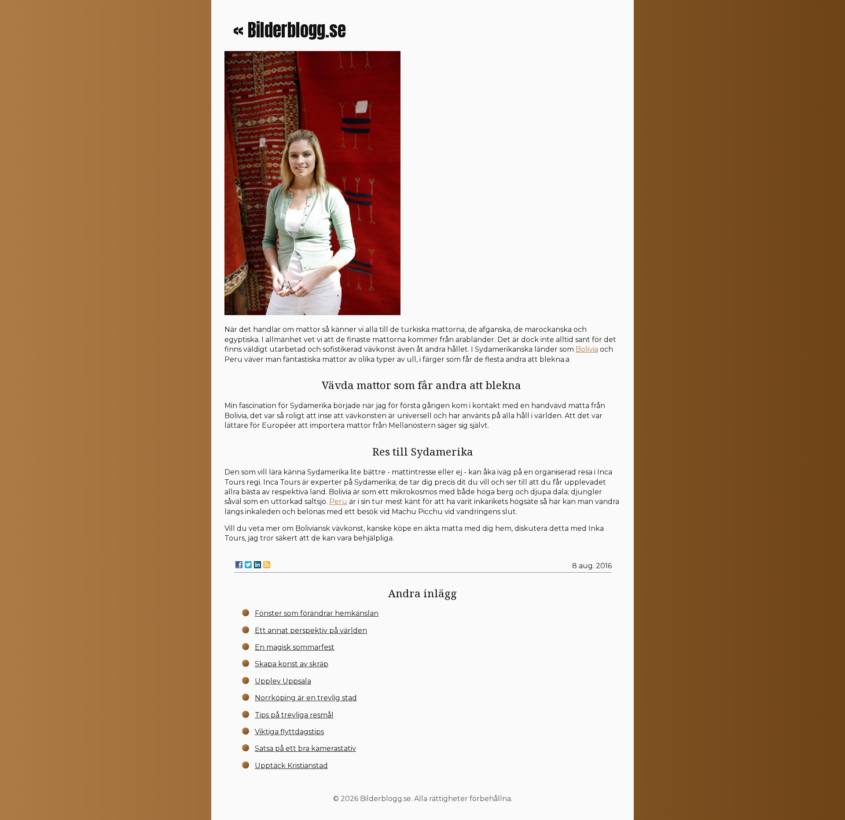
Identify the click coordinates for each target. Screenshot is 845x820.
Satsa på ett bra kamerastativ (305, 748)
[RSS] (266, 564)
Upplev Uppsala (283, 681)
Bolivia (587, 349)
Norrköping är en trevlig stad (306, 698)
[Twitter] (248, 564)
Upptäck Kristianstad (291, 765)
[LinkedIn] (257, 564)
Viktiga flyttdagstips (289, 732)
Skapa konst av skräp (291, 664)
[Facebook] (238, 564)
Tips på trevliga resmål (294, 715)
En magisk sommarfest (294, 647)
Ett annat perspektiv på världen (311, 630)
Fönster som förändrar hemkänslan (316, 613)
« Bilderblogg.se (289, 30)
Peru (338, 501)
